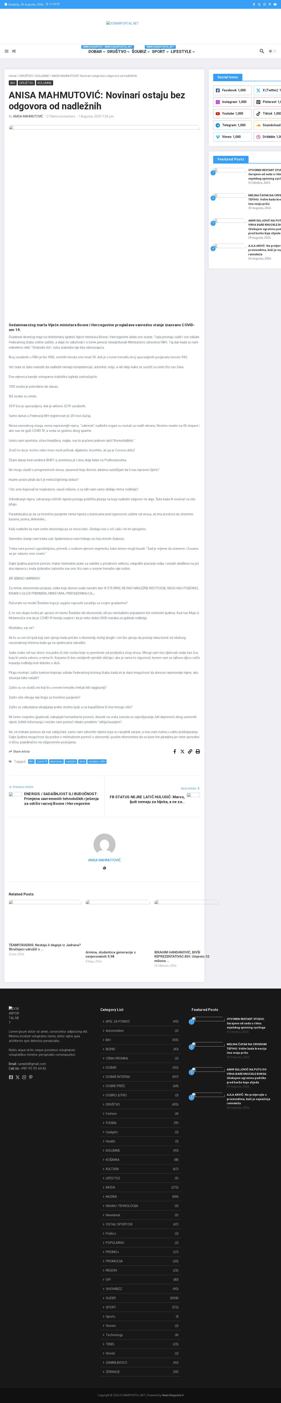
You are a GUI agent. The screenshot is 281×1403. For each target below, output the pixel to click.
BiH (12, 83)
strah (82, 761)
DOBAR (96, 50)
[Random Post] (14, 51)
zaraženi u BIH (96, 761)
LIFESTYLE (181, 51)
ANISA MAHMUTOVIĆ (28, 116)
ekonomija (56, 761)
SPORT (160, 50)
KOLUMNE (42, 75)
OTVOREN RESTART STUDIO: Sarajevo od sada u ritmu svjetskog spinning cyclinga (246, 1023)
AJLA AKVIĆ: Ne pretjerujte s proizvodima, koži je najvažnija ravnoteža (248, 1099)
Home (13, 75)
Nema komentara (62, 116)
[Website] (104, 868)
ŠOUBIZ (139, 51)
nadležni (71, 761)
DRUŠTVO (118, 50)
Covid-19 (42, 761)
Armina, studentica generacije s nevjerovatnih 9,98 (111, 954)
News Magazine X (173, 1395)
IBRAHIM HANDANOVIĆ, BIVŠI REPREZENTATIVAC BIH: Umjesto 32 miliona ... (181, 956)
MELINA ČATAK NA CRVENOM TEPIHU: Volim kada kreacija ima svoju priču (247, 1048)
